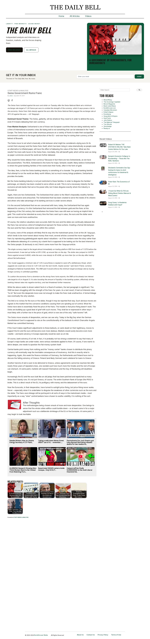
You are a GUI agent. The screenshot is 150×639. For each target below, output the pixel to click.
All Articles (75, 16)
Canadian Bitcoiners (110, 110)
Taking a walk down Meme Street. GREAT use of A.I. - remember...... (51, 441)
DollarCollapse (108, 112)
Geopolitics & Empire (110, 116)
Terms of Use (116, 635)
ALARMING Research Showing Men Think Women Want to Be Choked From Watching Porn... (22, 470)
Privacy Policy (103, 635)
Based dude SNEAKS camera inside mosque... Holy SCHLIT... (51, 469)
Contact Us (91, 635)
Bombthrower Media (41, 635)
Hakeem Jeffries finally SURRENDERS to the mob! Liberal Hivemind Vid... (79, 470)
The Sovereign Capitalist (112, 102)
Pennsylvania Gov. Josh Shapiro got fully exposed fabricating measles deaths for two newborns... (80, 442)
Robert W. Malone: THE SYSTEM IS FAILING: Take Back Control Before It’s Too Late (119, 147)
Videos (88, 16)
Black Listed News (110, 106)
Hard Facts (107, 118)
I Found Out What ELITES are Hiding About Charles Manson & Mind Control (119, 193)
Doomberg (107, 114)
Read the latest (14, 50)
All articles (31, 50)
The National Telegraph (112, 122)
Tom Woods (108, 124)
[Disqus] (52, 546)
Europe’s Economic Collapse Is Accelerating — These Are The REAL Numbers (119, 158)
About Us (80, 635)
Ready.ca (107, 128)
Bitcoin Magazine (109, 104)
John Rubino (108, 120)
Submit (139, 76)
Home (61, 16)
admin (11, 96)
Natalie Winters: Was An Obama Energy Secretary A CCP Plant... (21, 441)
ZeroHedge (108, 126)
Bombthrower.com (110, 108)
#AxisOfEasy (108, 100)
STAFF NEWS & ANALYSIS (20, 517)
